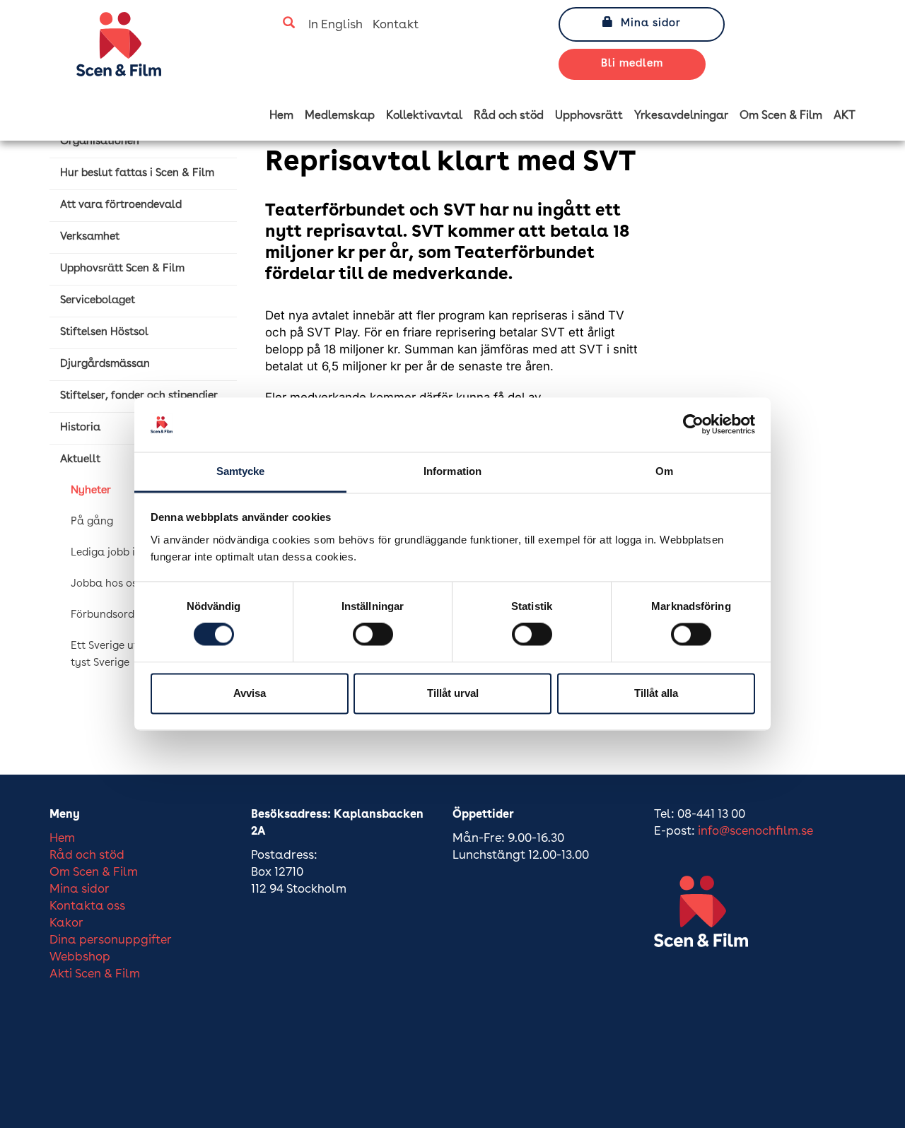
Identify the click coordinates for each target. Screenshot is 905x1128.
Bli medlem (632, 64)
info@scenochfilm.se (755, 832)
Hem (281, 116)
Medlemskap (340, 116)
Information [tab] (452, 471)
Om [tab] (664, 471)
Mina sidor (651, 23)
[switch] (373, 634)
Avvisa (249, 693)
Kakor (66, 923)
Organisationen (99, 141)
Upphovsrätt (589, 116)
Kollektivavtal (424, 116)
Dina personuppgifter (110, 940)
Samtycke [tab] (240, 471)
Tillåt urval (453, 693)
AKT (845, 116)
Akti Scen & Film (94, 974)
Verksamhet (89, 237)
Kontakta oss (87, 906)
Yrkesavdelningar (681, 116)
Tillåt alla (656, 693)
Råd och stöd (509, 116)
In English (335, 25)
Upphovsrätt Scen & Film (122, 269)
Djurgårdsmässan (105, 364)
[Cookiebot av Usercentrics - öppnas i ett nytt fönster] (693, 424)
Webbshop (79, 957)
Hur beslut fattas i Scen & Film (137, 173)
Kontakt (396, 25)
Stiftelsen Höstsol (104, 332)
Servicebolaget (97, 300)
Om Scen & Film (781, 116)
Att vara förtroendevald (121, 205)
